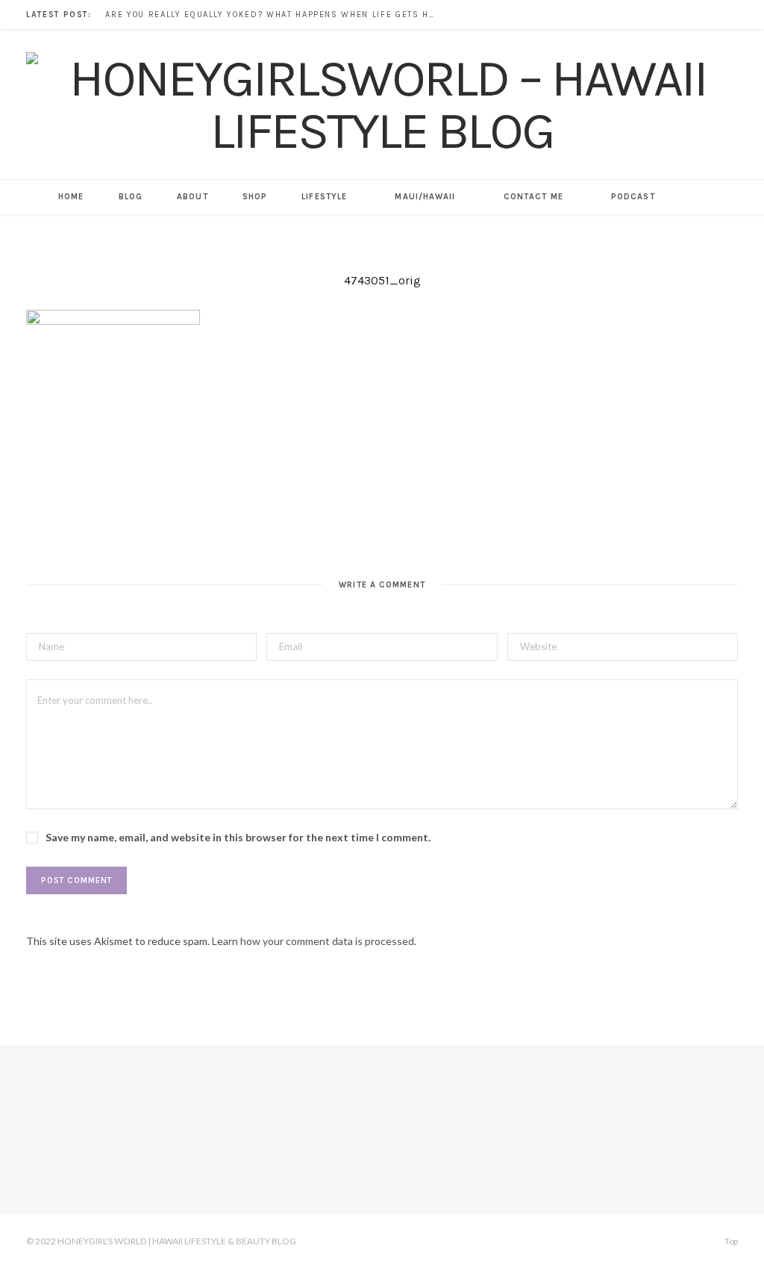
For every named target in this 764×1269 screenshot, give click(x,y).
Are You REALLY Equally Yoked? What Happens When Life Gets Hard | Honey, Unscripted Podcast (273, 14)
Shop (254, 197)
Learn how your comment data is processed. (314, 941)
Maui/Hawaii (425, 197)
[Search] (690, 197)
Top (730, 1241)
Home (71, 197)
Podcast (633, 197)
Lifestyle (324, 197)
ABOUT (192, 197)
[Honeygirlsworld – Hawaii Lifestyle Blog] (382, 104)
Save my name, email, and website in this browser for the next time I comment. (238, 837)
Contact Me (533, 197)
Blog (131, 197)
